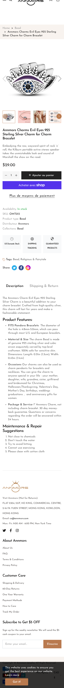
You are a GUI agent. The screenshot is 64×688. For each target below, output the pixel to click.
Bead (23, 219)
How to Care (9, 606)
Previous (5, 116)
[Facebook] (10, 530)
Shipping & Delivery (13, 583)
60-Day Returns (11, 589)
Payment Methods (12, 600)
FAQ (5, 554)
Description (14, 286)
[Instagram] (17, 530)
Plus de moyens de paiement (32, 196)
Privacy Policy (10, 565)
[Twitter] (4, 530)
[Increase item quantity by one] (16, 175)
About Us (8, 548)
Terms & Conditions (13, 559)
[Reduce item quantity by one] (6, 175)
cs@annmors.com (19, 518)
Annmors (23, 223)
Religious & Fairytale (33, 259)
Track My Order (11, 612)
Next (59, 116)
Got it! (16, 682)
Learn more (12, 675)
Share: (6, 267)
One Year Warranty (13, 594)
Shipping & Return (44, 286)
